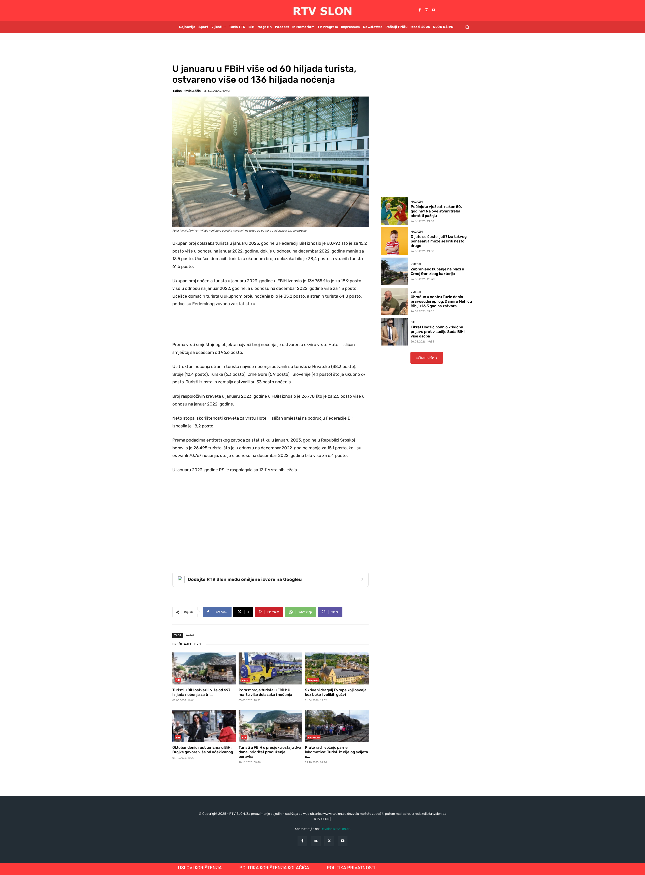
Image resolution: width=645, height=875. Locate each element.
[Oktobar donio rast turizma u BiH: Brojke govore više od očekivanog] (204, 726)
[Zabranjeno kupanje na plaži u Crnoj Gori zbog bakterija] (394, 271)
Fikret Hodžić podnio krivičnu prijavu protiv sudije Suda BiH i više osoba (438, 331)
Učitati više (425, 357)
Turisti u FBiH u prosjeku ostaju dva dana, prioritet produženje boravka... (270, 752)
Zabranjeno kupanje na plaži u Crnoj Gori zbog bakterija (437, 271)
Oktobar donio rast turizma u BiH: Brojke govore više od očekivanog (202, 749)
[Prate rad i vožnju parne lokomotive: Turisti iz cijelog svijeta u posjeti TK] (337, 726)
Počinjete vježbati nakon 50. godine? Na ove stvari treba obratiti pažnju (436, 211)
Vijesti (245, 680)
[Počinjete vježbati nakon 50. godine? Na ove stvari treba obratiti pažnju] (394, 211)
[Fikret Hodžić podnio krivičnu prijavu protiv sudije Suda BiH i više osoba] (394, 332)
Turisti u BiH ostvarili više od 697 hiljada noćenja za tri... (201, 692)
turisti (190, 635)
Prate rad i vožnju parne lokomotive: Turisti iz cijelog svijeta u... (336, 752)
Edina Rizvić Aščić (187, 90)
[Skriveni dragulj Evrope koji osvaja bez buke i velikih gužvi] (337, 668)
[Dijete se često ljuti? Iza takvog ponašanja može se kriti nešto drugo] (394, 241)
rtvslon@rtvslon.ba (336, 829)
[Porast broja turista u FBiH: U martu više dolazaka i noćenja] (270, 668)
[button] (467, 27)
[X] (329, 841)
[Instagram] (426, 10)
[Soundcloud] (316, 841)
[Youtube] (433, 10)
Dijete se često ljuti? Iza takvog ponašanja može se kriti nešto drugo (439, 241)
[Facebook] (419, 10)
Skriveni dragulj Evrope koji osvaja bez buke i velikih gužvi (336, 692)
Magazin (313, 680)
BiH (178, 680)
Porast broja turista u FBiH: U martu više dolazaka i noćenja (265, 692)
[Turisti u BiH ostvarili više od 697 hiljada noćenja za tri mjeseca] (204, 668)
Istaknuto (314, 737)
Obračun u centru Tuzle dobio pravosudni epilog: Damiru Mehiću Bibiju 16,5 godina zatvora (441, 301)
